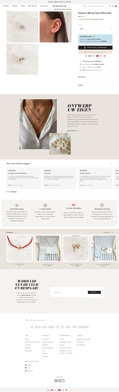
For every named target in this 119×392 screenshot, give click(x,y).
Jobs (43, 350)
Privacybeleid (80, 342)
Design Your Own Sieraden (32, 342)
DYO (32, 327)
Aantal (80, 24)
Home (49, 9)
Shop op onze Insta (47, 342)
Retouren (62, 345)
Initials (44, 327)
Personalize (51, 327)
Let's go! (93, 292)
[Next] (110, 250)
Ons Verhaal (45, 339)
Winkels (44, 353)
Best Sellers (32, 6)
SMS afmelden (81, 345)
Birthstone (37, 327)
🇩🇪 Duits (27, 368)
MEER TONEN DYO (72, 130)
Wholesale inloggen (47, 348)
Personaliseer (28, 350)
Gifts (62, 327)
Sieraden (6, 6)
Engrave (68, 327)
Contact (62, 339)
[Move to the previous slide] (107, 164)
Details (80, 85)
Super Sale (51, 2)
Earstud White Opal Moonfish (62, 9)
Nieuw (23, 6)
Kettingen (27, 348)
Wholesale (45, 345)
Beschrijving (82, 77)
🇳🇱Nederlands (29, 371)
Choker (74, 327)
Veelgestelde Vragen (65, 342)
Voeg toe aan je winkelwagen (97, 47)
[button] (113, 6)
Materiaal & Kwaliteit (65, 348)
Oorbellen (27, 345)
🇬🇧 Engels (27, 365)
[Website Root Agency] (116, 389)
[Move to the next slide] (111, 164)
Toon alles (106, 232)
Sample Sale (44, 6)
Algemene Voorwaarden (83, 339)
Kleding (14, 6)
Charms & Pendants (83, 327)
